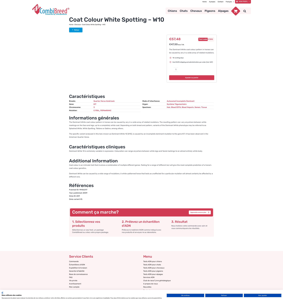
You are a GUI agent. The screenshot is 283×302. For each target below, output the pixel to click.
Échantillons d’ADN (77, 265)
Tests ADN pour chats (152, 265)
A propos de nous (150, 284)
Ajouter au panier (191, 78)
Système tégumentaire (176, 104)
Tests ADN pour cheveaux (153, 268)
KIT (95, 104)
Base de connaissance (78, 274)
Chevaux (78, 24)
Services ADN (148, 277)
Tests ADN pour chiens (152, 261)
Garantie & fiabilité (76, 271)
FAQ (70, 277)
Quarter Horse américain (104, 101)
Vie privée (73, 280)
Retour (76, 30)
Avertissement (75, 284)
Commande (74, 261)
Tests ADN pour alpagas (153, 274)
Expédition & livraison (78, 268)
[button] (244, 11)
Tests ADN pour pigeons (153, 271)
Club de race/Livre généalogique (157, 280)
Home (71, 24)
